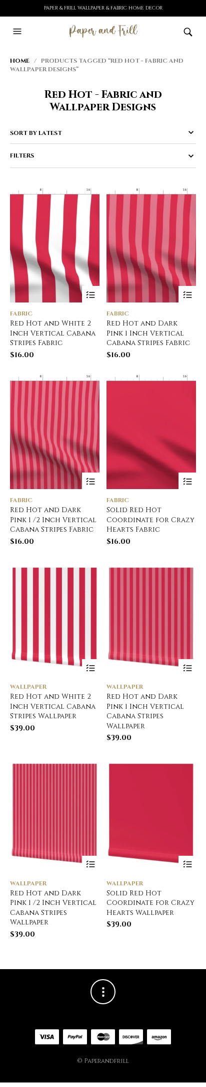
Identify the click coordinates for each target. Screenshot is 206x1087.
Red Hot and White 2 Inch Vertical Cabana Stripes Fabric (53, 333)
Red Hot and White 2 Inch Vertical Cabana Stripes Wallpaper (53, 706)
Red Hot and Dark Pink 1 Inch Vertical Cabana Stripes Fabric (148, 333)
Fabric (21, 313)
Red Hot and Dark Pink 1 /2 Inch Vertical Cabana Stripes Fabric (53, 519)
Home (20, 61)
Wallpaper (28, 687)
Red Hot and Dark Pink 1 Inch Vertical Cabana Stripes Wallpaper (145, 711)
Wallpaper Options (91, 668)
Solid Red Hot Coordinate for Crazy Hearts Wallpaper (150, 902)
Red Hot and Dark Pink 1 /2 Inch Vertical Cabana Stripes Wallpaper (53, 907)
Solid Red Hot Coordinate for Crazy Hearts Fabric (150, 519)
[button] (18, 32)
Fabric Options (91, 294)
